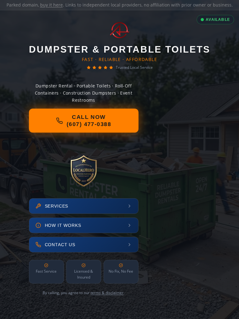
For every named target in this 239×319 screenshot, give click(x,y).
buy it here (51, 5)
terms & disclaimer (107, 292)
